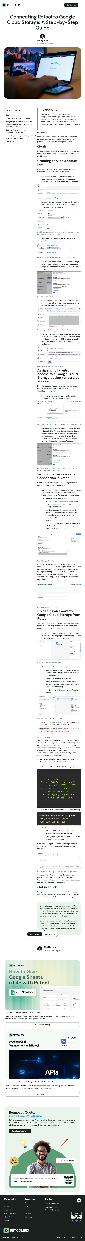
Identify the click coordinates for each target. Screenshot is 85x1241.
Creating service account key (18, 118)
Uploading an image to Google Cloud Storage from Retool (21, 137)
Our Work (47, 926)
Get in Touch (11, 142)
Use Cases (44, 923)
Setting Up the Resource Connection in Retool (16, 131)
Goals (8, 115)
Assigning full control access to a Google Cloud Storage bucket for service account (19, 124)
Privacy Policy (60, 1237)
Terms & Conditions (74, 1237)
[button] (81, 5)
